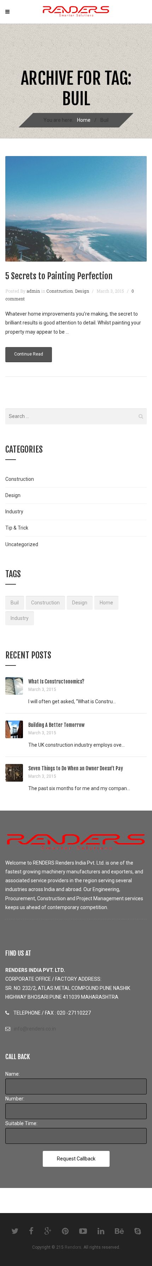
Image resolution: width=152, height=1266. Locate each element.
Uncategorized (21, 544)
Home (83, 120)
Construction (59, 291)
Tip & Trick (16, 528)
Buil (15, 602)
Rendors (73, 1247)
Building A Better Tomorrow (56, 725)
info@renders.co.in (35, 1029)
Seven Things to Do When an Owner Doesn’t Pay (75, 768)
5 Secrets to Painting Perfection (58, 276)
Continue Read (28, 354)
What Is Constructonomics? (56, 682)
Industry (14, 511)
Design (82, 291)
